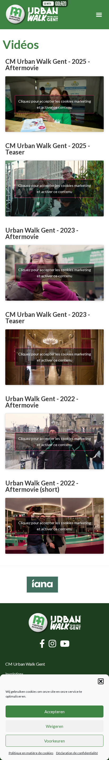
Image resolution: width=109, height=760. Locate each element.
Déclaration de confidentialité (77, 753)
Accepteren (54, 711)
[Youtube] (65, 644)
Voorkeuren (54, 740)
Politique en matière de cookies (31, 753)
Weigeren (54, 726)
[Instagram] (53, 644)
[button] (100, 681)
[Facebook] (42, 644)
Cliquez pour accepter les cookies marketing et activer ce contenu (54, 104)
